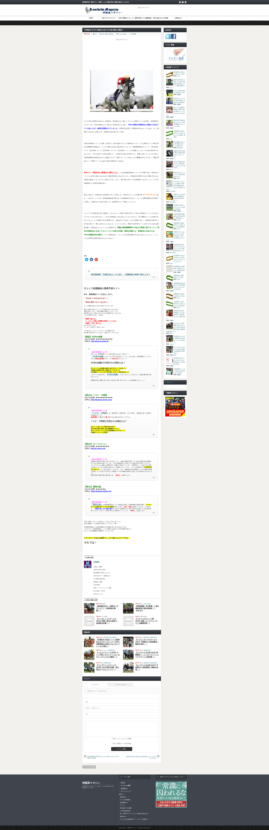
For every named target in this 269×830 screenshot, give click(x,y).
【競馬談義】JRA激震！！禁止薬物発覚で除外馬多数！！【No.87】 (147, 608)
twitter (183, 2)
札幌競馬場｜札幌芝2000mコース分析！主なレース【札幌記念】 (179, 224)
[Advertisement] (162, 12)
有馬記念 (111, 34)
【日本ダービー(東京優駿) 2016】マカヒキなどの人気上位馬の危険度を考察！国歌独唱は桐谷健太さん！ (175, 327)
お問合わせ (178, 18)
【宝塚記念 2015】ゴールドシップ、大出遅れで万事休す (179, 207)
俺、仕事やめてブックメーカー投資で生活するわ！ (134, 813)
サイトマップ (126, 791)
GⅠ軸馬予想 (146, 637)
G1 (95, 34)
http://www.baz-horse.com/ (101, 400)
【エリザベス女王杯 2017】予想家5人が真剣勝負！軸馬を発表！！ (146, 667)
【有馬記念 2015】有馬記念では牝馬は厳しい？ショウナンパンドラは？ (141, 757)
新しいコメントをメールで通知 (122, 738)
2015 (103, 34)
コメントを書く (122, 34)
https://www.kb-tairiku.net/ (101, 491)
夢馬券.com (123, 816)
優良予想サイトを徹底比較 (143, 18)
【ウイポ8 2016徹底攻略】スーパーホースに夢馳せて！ (134, 819)
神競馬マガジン (173, 354)
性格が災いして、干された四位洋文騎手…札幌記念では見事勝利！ (179, 100)
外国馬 (106, 34)
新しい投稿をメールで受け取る (122, 743)
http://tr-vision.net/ (98, 448)
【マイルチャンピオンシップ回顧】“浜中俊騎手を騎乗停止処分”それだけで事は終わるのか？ (175, 185)
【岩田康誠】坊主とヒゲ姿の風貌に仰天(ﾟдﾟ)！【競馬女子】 (179, 143)
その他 (145, 603)
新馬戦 (103, 603)
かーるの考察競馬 (125, 799)
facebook (185, 2)
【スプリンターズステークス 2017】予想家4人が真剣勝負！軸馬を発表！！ (147, 642)
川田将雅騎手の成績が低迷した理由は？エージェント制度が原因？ (179, 268)
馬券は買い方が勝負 (126, 808)
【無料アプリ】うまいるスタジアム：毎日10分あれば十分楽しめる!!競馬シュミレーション (175, 235)
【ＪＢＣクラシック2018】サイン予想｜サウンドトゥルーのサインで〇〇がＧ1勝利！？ (108, 655)
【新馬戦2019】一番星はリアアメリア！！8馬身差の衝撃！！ (107, 608)
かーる (178, 75)
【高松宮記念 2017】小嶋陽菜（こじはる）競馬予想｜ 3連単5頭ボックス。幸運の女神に (175, 314)
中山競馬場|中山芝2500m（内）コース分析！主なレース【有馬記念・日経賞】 (103, 757)
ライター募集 (126, 785)
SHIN (171, 333)
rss (180, 2)
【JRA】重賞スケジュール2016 (126, 18)
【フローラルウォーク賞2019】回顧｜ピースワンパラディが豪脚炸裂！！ (146, 621)
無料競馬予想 (107, 637)
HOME (91, 18)
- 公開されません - (93, 708)
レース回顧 (104, 616)
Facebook (168, 382)
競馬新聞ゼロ (124, 802)
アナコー (122, 805)
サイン (105, 650)
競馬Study (123, 797)
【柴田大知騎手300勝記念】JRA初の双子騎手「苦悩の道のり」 (179, 215)
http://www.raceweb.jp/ (100, 341)
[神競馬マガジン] (103, 13)
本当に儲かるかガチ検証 (160, 18)
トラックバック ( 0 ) (120, 684)
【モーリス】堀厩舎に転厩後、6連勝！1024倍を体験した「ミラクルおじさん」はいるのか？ (175, 111)
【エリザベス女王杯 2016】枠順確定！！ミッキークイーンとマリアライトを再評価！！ (147, 655)
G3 (142, 603)
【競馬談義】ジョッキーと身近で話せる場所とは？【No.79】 (179, 370)
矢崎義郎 (134, 34)
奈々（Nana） (180, 147)
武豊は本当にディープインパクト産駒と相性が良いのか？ (179, 174)
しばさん (179, 219)
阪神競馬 (114, 637)
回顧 (141, 616)
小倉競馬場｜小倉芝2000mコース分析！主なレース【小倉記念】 (179, 303)
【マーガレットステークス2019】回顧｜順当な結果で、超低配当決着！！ (107, 621)
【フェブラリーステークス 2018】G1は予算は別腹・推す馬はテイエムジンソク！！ (107, 667)
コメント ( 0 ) (95, 684)
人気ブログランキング (108, 18)
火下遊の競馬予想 (125, 811)
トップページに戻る (89, 767)
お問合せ (124, 788)
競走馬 (149, 603)
